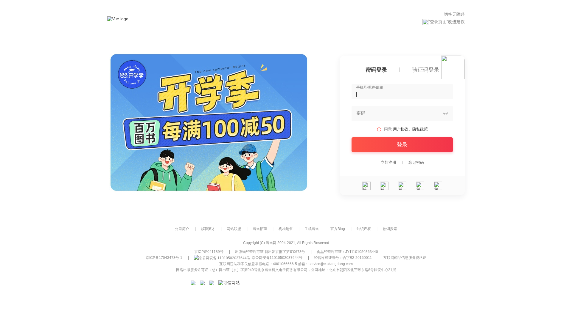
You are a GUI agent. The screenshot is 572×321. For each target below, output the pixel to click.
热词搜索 (390, 229)
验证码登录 (425, 70)
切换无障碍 (454, 14)
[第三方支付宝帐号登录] (384, 186)
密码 (360, 113)
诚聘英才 (208, 229)
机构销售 (286, 229)
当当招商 (260, 229)
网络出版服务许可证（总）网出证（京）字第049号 (216, 270)
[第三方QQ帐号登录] (402, 186)
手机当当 (311, 229)
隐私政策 (420, 129)
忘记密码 (416, 162)
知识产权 (364, 229)
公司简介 (182, 229)
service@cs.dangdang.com (331, 264)
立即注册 (388, 162)
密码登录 (376, 70)
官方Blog (337, 229)
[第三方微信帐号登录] (366, 186)
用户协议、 (402, 129)
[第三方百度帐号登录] (438, 186)
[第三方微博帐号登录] (420, 186)
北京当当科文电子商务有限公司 (282, 270)
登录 (402, 145)
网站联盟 (234, 229)
